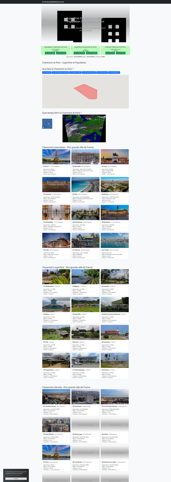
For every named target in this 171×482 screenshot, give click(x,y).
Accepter (16, 478)
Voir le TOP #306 (50, 53)
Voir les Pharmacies (102, 72)
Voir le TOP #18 (110, 53)
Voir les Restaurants (114, 72)
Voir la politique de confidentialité (13, 475)
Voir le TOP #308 (61, 53)
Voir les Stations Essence (89, 72)
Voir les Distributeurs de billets (60, 72)
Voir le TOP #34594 (79, 53)
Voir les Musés (46, 72)
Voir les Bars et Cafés (75, 72)
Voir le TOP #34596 (91, 53)
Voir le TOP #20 (121, 53)
